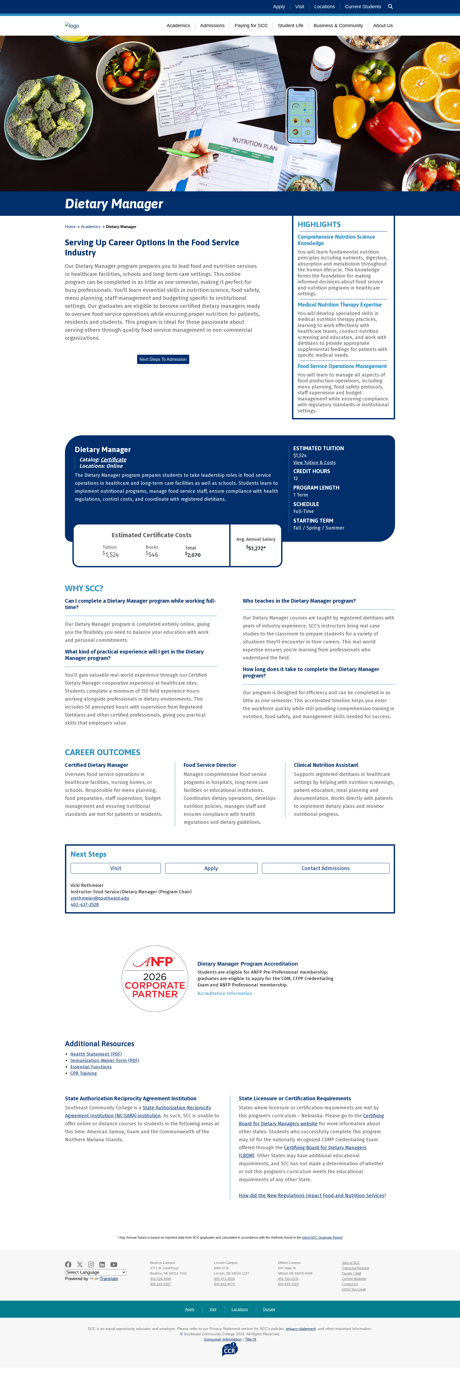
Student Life (290, 25)
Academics (178, 25)
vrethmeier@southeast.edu (100, 898)
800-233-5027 (160, 1284)
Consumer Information (223, 1339)
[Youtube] (113, 1264)
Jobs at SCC (351, 1263)
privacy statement (301, 1328)
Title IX (250, 1339)
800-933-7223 (288, 1284)
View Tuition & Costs (314, 462)
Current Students (363, 6)
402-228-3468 (160, 1279)
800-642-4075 (224, 1284)
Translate (109, 1278)
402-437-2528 (85, 904)
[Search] (390, 6)
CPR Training (83, 1073)
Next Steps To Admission (163, 359)
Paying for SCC (251, 25)
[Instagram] (91, 1264)
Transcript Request (355, 1268)
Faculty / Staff (351, 1273)
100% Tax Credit (354, 1289)
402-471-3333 (224, 1279)
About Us (383, 25)
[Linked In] (102, 1264)
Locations (324, 6)
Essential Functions (91, 1067)
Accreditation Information (225, 993)
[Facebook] (68, 1264)
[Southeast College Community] (97, 26)
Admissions (212, 25)
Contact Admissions (326, 868)
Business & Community (338, 25)
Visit (299, 6)
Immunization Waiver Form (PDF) (104, 1060)
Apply (279, 6)
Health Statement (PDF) (96, 1054)
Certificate (113, 459)
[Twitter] (80, 1264)
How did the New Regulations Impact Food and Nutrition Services (311, 1195)
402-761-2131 (288, 1279)
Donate (269, 1309)
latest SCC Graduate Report (322, 1237)
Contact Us (350, 1284)
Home (70, 226)
